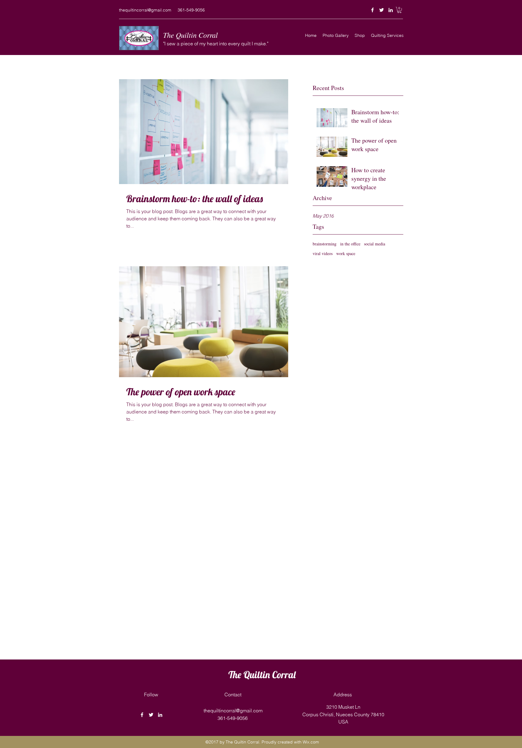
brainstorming (325, 244)
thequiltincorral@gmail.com (145, 10)
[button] (399, 10)
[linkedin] (391, 10)
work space (345, 253)
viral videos (323, 253)
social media (374, 244)
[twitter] (382, 10)
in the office (350, 244)
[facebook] (372, 10)
